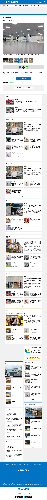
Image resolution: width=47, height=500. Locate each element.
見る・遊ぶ (14, 5)
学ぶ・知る (33, 5)
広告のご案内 (35, 480)
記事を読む (23, 78)
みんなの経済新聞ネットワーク (23, 489)
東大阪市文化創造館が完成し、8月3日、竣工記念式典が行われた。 (28, 54)
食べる (8, 5)
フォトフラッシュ (7, 17)
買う (20, 5)
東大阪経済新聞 (11, 2)
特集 (39, 5)
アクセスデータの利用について (17, 480)
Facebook (35, 2)
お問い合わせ (28, 480)
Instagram (40, 2)
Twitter (38, 2)
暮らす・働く (26, 5)
